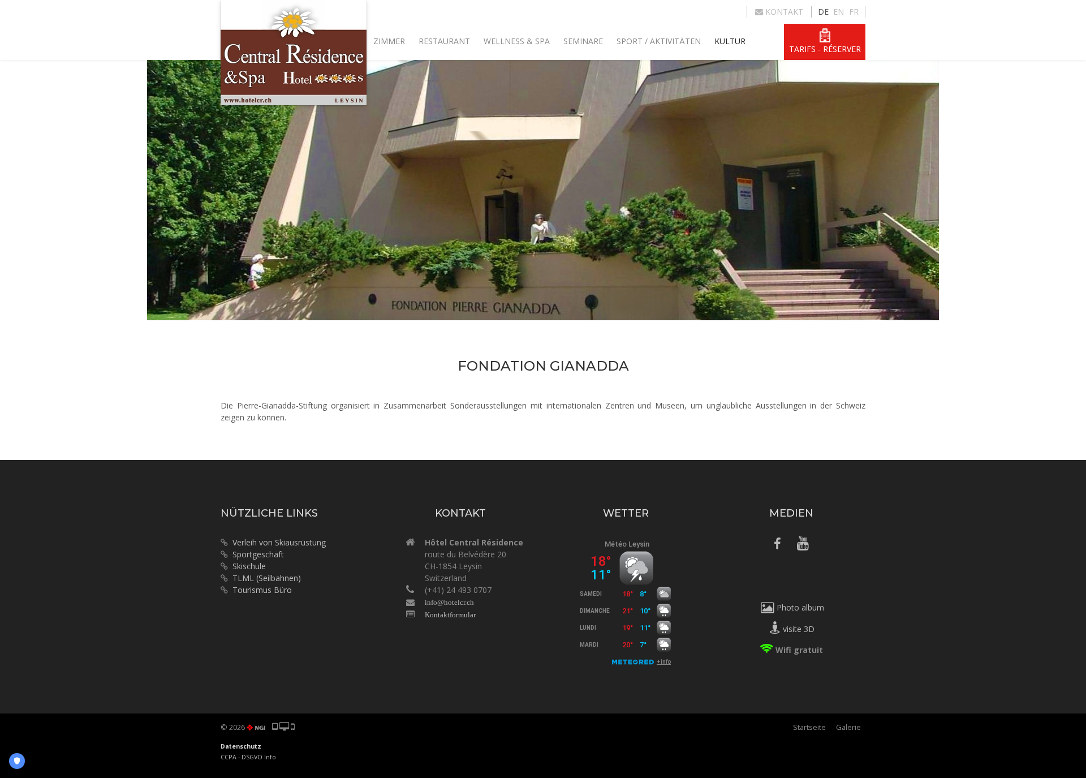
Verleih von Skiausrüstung (277, 542)
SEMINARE (583, 41)
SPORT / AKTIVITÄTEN (659, 41)
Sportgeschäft (256, 554)
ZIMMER (389, 41)
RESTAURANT (444, 41)
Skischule (249, 566)
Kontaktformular (450, 615)
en (838, 11)
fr (854, 11)
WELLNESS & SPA (517, 41)
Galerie (848, 727)
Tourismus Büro (262, 589)
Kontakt (783, 11)
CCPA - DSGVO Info (248, 757)
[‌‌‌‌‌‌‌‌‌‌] (777, 545)
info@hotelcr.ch (449, 602)
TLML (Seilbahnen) (266, 578)
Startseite (809, 727)
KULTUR (729, 41)
